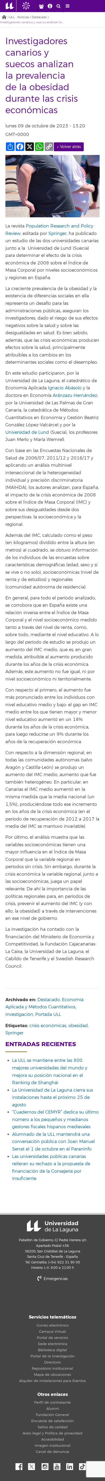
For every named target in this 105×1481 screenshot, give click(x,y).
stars (52, 1297)
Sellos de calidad (53, 1427)
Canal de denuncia (52, 1452)
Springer (14, 1033)
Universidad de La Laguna (52, 1226)
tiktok (84, 1465)
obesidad (78, 1025)
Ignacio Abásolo (65, 388)
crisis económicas (47, 1025)
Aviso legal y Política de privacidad (52, 1433)
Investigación (19, 1014)
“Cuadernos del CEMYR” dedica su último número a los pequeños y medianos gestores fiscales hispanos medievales (55, 1120)
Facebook (21, 1465)
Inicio (4, 17)
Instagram (46, 1465)
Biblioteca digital (52, 1350)
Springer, (58, 233)
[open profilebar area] (41, 6)
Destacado (39, 17)
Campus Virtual (52, 1332)
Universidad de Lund (27, 432)
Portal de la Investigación (52, 1356)
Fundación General (52, 1415)
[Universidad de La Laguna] (30, 5)
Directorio (52, 1362)
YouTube (59, 1465)
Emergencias (55, 1279)
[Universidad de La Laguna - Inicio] (11, 5)
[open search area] (58, 6)
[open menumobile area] (67, 6)
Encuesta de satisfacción (52, 1421)
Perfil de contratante (52, 1402)
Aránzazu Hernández (75, 395)
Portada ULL (48, 1014)
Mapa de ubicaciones (52, 1375)
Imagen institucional (53, 1446)
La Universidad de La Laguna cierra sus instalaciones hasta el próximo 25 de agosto (52, 1098)
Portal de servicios (52, 1338)
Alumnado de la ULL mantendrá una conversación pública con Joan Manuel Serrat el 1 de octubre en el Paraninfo (53, 1142)
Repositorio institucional (52, 1368)
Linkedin (71, 1465)
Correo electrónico (53, 1325)
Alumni (52, 1409)
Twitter (33, 1465)
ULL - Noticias (19, 17)
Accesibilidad (52, 1439)
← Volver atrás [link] (69, 147)
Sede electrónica (52, 1344)
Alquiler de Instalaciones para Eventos (52, 1381)
